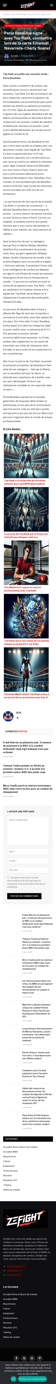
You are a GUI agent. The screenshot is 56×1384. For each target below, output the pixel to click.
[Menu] (5, 5)
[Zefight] (28, 5)
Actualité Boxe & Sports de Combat (23, 26)
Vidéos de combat (11, 1190)
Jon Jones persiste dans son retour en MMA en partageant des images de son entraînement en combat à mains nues (37, 987)
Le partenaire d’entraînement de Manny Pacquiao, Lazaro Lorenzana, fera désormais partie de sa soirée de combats (37, 1034)
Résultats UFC (10, 1180)
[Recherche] (51, 5)
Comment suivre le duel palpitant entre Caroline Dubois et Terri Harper (34, 1073)
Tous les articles (18, 14)
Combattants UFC (16, 1266)
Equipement (9, 1166)
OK (13, 1379)
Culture (6, 1161)
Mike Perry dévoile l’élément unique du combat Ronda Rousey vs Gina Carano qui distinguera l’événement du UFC (36, 1011)
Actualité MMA (10, 1152)
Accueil (6, 14)
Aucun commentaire (15, 60)
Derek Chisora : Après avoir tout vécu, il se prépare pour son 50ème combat (36, 1055)
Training (7, 1185)
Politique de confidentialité (32, 1379)
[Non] (52, 1372)
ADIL (16, 56)
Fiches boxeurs (10, 1171)
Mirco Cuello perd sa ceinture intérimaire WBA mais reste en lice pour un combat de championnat (28, 789)
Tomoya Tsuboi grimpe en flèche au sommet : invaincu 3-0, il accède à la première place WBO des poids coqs (24, 769)
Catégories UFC (15, 1270)
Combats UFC (14, 1275)
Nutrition (7, 1175)
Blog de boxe (9, 1156)
